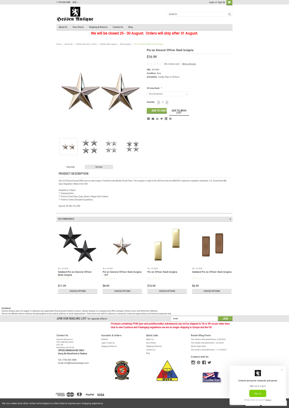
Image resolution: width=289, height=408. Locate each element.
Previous (59, 91)
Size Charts (78, 27)
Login (211, 2)
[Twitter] (161, 118)
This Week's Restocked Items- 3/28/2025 (208, 339)
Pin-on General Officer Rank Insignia (148, 44)
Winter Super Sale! (198, 346)
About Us (63, 27)
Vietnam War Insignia (108, 44)
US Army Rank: (154, 88)
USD (75, 2)
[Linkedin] (166, 118)
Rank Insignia (125, 44)
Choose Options (78, 291)
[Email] (153, 118)
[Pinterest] (170, 118)
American (69, 44)
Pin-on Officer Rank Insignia (162, 271)
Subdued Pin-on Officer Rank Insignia (212, 271)
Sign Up (221, 2)
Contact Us (118, 27)
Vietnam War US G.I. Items (86, 44)
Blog (130, 27)
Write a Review (189, 64)
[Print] (157, 118)
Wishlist (104, 339)
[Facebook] (148, 118)
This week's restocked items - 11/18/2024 (208, 350)
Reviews (99, 167)
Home (58, 44)
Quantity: (151, 102)
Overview (71, 167)
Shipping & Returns (98, 27)
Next (141, 91)
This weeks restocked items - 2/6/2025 (207, 343)
